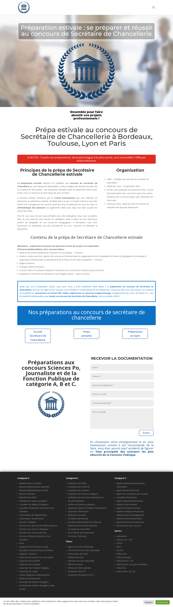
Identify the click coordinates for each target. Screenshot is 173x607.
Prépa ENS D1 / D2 (125, 561)
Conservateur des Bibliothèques (33, 515)
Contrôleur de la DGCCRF (79, 487)
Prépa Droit (122, 553)
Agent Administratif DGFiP (128, 490)
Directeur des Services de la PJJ (32, 532)
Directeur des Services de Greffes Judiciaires (38, 525)
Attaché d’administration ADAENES (34, 487)
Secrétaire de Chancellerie (79, 529)
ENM (119, 546)
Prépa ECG (121, 568)
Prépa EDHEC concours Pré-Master (132, 564)
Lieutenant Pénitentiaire (78, 511)
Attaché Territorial (27, 494)
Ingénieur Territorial (27, 553)
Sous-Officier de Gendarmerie (81, 532)
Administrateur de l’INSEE (30, 483)
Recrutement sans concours (129, 525)
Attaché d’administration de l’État (33, 490)
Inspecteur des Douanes (30, 564)
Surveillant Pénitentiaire (127, 497)
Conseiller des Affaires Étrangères (34, 504)
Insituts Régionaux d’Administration (34, 575)
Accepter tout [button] (162, 602)
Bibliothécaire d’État (27, 497)
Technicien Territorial (77, 536)
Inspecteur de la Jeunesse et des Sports (36, 557)
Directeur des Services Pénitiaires (33, 529)
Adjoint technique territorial (128, 508)
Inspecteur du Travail (28, 571)
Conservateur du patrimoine (31, 518)
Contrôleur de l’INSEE (77, 483)
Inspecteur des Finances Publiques (34, 568)
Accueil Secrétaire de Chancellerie (38, 336)
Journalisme (122, 536)
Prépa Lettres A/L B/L (126, 571)
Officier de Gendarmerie (29, 578)
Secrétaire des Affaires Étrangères (34, 582)
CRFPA (119, 543)
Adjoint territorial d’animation (129, 518)
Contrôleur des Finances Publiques (83, 494)
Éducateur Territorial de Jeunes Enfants (36, 550)
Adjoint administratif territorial (130, 501)
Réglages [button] (149, 602)
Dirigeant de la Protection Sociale (33, 546)
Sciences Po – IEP (124, 539)
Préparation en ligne (135, 333)
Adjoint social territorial (127, 504)
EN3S (21, 543)
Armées (120, 550)
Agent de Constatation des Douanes (132, 494)
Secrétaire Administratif (78, 518)
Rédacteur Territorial (77, 515)
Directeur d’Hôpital (27, 522)
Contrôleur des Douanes (78, 490)
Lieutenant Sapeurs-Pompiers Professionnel (87, 508)
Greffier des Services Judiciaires (81, 504)
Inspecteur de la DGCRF (29, 561)
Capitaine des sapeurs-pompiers (33, 501)
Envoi (146, 432)
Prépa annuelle (86, 333)
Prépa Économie (124, 557)
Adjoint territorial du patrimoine (130, 522)
